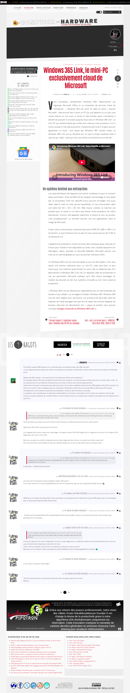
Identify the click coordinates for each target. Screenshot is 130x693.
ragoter (62, 344)
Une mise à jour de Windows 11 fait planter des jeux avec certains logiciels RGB (36, 673)
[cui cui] (27, 685)
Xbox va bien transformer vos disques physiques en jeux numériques (33, 652)
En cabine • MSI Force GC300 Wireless (82, 647)
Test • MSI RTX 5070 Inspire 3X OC (80, 666)
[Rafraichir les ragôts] (60, 355)
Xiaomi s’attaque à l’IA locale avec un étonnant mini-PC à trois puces (33, 670)
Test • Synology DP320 (76, 663)
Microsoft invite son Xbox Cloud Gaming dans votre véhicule (23, 93)
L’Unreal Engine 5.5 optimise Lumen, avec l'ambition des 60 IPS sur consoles (64, 321)
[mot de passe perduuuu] (115, 51)
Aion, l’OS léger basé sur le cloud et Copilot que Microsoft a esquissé (23, 89)
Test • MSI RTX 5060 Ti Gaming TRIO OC (82, 661)
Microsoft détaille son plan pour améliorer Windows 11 (22, 126)
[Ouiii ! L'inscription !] (115, 34)
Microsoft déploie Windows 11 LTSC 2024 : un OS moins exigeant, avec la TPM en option (23, 97)
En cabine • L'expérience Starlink (79, 659)
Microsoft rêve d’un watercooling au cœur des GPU (23, 122)
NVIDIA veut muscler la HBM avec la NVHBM (25, 650)
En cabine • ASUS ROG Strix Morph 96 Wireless (84, 645)
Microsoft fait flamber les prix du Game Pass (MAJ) (22, 118)
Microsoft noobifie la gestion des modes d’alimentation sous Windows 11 (21, 114)
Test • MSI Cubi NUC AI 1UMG (78, 652)
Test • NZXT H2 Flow (75, 643)
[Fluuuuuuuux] (40, 685)
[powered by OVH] (14, 685)
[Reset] (119, 12)
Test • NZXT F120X (75, 654)
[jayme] (20, 685)
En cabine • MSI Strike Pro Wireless (80, 650)
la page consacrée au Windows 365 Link (75, 308)
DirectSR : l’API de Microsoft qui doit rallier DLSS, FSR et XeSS (22, 105)
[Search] (104, 12)
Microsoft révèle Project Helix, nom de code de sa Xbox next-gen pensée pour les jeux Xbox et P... (23, 110)
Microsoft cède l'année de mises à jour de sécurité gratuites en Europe (22, 101)
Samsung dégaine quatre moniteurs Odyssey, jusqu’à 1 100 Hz (31, 647)
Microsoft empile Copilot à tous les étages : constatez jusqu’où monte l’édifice (22, 134)
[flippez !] (33, 685)
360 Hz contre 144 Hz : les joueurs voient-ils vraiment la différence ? (33, 654)
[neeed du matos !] (47, 685)
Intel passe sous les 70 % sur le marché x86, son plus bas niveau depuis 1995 (36, 663)
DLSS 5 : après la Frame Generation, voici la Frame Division (30, 645)
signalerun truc (101, 345)
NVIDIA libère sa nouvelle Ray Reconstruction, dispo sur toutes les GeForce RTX (36, 657)
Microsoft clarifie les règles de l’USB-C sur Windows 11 (22, 130)
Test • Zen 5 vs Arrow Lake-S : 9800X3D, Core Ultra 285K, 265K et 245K (100, 321)
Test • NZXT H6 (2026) (76, 641)
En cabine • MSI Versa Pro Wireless (80, 657)
